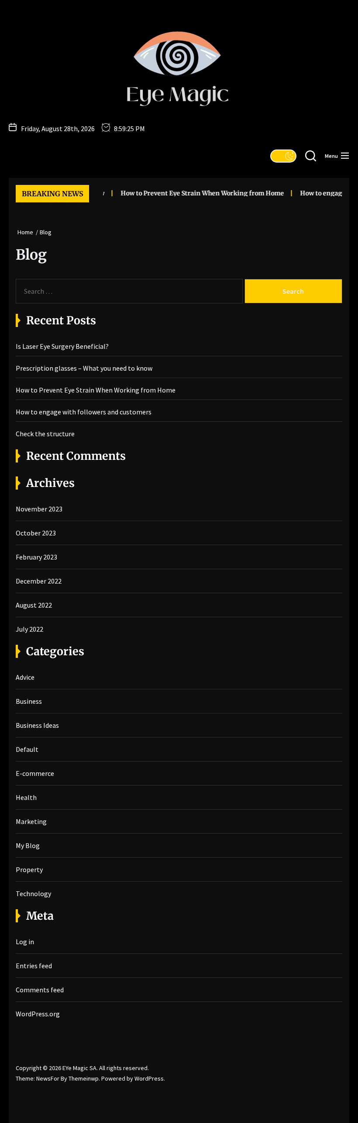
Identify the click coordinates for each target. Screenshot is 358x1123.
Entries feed (34, 965)
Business (29, 701)
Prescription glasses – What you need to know (84, 368)
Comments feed (40, 989)
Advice (25, 677)
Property (29, 869)
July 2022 (29, 629)
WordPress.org (38, 1013)
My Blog (28, 845)
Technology (33, 893)
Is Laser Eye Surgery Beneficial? (62, 346)
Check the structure (45, 433)
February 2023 (36, 557)
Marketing (31, 821)
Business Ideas (37, 725)
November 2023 (39, 508)
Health (26, 797)
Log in (25, 941)
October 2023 (36, 532)
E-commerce (35, 773)
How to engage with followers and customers (83, 411)
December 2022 (39, 581)
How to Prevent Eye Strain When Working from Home (197, 193)
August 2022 (34, 605)
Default (27, 749)
